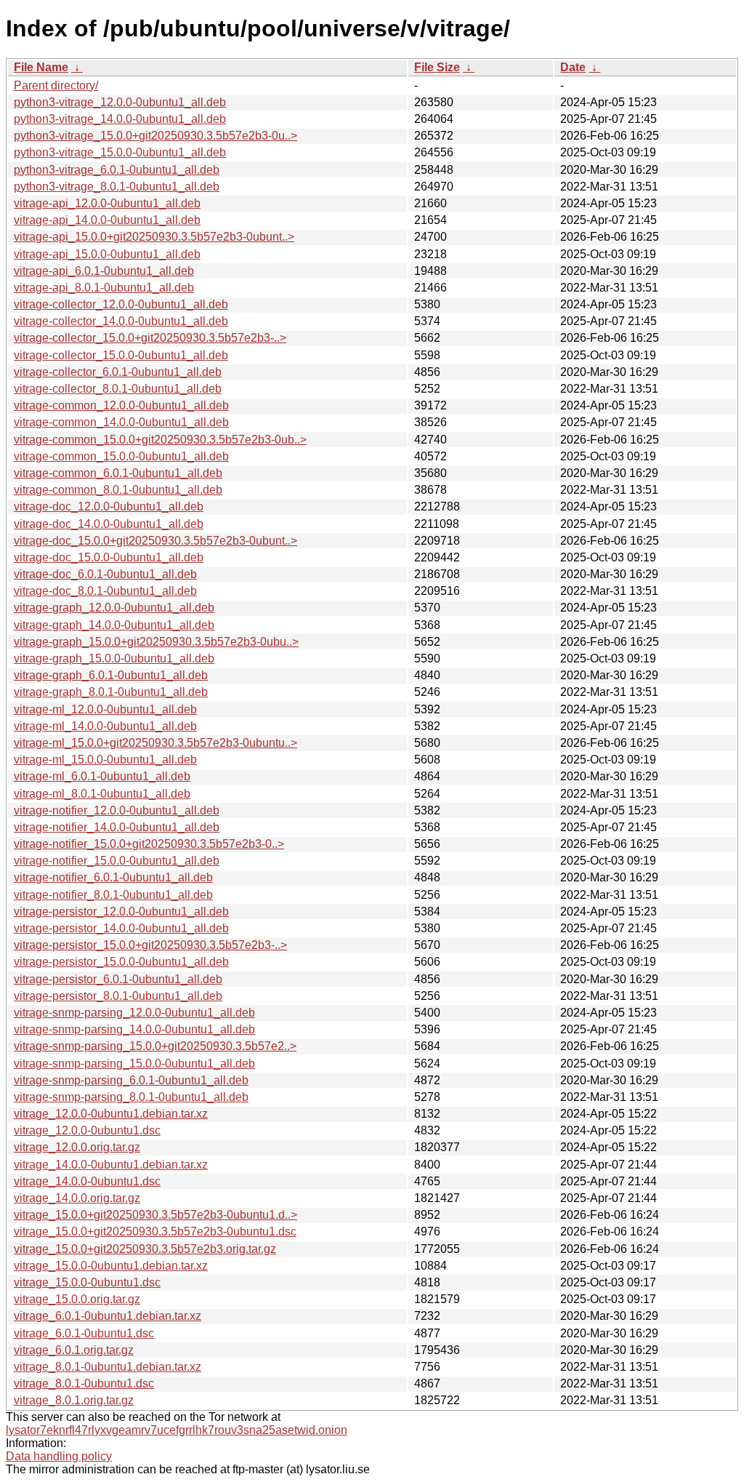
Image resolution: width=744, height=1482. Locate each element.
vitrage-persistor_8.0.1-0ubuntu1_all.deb (118, 996)
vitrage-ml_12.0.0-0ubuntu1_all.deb (105, 709)
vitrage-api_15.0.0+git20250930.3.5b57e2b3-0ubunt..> (154, 237)
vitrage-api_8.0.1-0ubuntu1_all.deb (104, 287)
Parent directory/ (56, 85)
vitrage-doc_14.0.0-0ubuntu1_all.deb (108, 524)
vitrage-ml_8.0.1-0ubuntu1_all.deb (102, 794)
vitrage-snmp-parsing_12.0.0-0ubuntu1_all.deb (134, 1012)
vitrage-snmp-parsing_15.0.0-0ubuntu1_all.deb (134, 1063)
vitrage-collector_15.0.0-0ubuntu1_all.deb (121, 355)
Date (573, 67)
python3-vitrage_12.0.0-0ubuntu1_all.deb (120, 102)
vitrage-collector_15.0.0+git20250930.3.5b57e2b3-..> (150, 338)
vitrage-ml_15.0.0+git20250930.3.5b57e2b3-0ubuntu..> (155, 743)
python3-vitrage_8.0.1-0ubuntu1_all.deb (116, 186)
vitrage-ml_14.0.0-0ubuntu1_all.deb (105, 726)
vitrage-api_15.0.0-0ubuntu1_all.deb (107, 254)
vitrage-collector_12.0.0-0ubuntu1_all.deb (121, 304)
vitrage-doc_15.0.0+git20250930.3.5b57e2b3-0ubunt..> (155, 540)
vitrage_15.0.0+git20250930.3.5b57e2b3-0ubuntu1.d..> (155, 1215)
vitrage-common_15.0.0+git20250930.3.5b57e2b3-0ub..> (160, 439)
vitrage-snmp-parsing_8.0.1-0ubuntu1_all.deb (131, 1097)
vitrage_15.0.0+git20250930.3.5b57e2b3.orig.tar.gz (145, 1249)
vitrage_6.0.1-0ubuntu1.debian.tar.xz (107, 1316)
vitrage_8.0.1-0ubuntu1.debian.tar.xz (107, 1367)
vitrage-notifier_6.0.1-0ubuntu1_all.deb (113, 877)
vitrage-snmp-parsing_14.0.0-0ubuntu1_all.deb (134, 1029)
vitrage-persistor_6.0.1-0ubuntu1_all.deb (118, 979)
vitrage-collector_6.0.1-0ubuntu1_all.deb (118, 372)
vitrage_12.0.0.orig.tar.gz (77, 1147)
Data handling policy (59, 1456)
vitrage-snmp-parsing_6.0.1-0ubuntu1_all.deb (131, 1080)
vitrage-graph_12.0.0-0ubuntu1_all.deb (114, 607)
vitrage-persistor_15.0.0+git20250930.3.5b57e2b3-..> (150, 945)
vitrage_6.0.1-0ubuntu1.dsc (84, 1333)
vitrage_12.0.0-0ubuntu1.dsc (87, 1130)
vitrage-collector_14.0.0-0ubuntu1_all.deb (121, 321)
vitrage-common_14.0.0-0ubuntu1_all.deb (121, 422)
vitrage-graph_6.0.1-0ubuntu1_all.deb (111, 675)
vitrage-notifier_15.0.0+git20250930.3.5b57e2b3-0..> (149, 844)
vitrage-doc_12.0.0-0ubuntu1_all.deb (108, 506)
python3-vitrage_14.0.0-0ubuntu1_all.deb (120, 119)
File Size (437, 67)
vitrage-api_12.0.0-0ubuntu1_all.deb (107, 203)
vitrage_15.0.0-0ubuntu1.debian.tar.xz (111, 1265)
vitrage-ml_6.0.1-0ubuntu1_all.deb (102, 776)
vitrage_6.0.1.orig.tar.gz (74, 1350)
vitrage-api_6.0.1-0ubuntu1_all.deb (104, 271)
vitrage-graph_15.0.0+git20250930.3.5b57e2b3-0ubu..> (156, 642)
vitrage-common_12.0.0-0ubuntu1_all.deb (121, 405)
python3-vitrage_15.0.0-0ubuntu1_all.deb (120, 152)
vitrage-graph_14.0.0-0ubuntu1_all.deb (114, 625)
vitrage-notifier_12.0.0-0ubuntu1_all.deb (116, 810)
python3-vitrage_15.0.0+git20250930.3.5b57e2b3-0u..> (155, 135)
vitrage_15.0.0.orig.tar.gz (77, 1299)
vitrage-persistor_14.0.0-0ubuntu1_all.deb (121, 928)
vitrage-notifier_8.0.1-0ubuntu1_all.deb (113, 895)
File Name (41, 67)
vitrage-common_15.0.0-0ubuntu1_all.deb (121, 456)
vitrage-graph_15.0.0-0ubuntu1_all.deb (114, 658)
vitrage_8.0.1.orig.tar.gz (74, 1400)
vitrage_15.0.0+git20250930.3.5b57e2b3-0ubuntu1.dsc (155, 1231)
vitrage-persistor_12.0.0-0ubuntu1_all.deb (121, 911)
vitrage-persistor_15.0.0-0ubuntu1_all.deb (121, 962)
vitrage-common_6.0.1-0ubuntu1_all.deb (118, 473)
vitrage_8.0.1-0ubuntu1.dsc (84, 1383)
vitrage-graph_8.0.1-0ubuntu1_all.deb (111, 692)
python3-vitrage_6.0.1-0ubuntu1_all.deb (116, 170)
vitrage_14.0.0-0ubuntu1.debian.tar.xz (111, 1164)
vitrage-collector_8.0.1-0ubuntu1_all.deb (118, 388)
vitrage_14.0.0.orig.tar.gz (77, 1198)
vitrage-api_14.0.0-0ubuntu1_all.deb (107, 220)
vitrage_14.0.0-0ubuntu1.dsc (87, 1181)
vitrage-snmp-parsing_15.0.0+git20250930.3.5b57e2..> (155, 1046)
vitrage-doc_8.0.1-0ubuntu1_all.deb (105, 591)
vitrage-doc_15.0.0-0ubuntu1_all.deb (108, 557)
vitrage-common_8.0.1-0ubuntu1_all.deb (118, 490)
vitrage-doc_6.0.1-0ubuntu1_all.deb (105, 574)
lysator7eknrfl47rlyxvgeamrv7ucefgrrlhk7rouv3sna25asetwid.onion (176, 1430)
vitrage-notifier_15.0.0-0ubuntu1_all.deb (116, 860)
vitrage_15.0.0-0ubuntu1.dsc (87, 1282)
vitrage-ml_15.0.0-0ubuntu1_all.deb (105, 759)
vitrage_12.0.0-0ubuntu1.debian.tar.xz (111, 1114)
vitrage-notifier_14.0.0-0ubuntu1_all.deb (116, 827)
